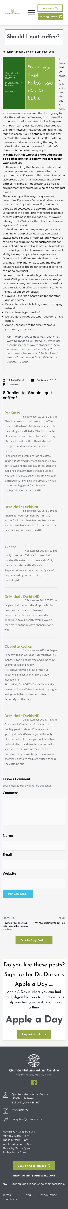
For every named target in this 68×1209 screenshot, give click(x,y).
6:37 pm (41, 550)
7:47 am (41, 600)
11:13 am (40, 416)
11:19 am (40, 510)
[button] (31, 12)
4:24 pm (40, 650)
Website (9, 873)
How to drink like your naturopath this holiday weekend (15, 925)
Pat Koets (12, 413)
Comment (10, 793)
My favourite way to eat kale (50, 922)
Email (7, 855)
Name (8, 836)
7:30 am (40, 719)
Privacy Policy (47, 1195)
